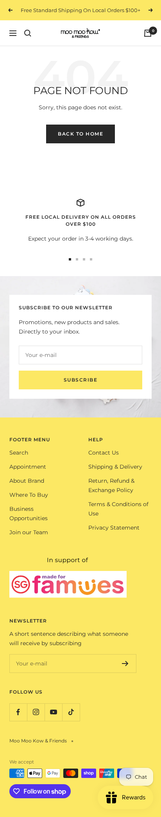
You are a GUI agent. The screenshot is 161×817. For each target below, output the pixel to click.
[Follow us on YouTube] (53, 712)
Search (18, 452)
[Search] (27, 33)
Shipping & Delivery (115, 466)
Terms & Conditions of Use (118, 509)
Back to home (80, 134)
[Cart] (148, 33)
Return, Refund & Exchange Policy (111, 485)
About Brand (26, 480)
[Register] (125, 663)
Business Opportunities (28, 513)
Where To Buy (28, 494)
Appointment (27, 466)
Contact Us (103, 452)
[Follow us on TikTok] (71, 712)
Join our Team (28, 532)
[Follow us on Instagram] (36, 712)
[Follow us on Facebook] (18, 712)
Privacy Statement (114, 527)
